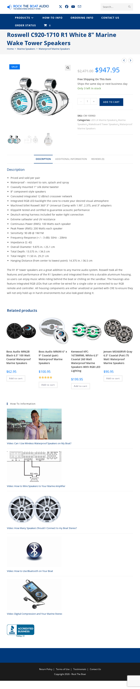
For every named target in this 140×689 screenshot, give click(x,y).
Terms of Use (63, 669)
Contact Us (95, 669)
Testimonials (79, 669)
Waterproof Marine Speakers (54, 48)
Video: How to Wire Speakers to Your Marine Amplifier (36, 486)
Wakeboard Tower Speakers (103, 124)
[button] (68, 68)
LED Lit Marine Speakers (104, 120)
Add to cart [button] (16, 378)
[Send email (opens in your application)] (79, 6)
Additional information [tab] (71, 159)
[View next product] (130, 60)
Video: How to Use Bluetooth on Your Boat (30, 571)
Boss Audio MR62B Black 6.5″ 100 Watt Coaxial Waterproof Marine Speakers (18, 357)
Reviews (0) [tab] (97, 159)
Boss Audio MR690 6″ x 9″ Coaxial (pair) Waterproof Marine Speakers (53, 357)
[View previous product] (124, 60)
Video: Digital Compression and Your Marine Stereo (34, 613)
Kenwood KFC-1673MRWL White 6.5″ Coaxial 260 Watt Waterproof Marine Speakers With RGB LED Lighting (85, 361)
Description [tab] (43, 159)
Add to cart (111, 102)
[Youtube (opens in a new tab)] (73, 6)
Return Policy (45, 669)
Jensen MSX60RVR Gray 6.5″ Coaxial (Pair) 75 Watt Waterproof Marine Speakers (118, 357)
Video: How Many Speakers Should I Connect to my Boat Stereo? (42, 528)
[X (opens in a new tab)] (60, 6)
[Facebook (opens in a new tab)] (67, 6)
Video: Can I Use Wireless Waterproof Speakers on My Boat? (39, 443)
